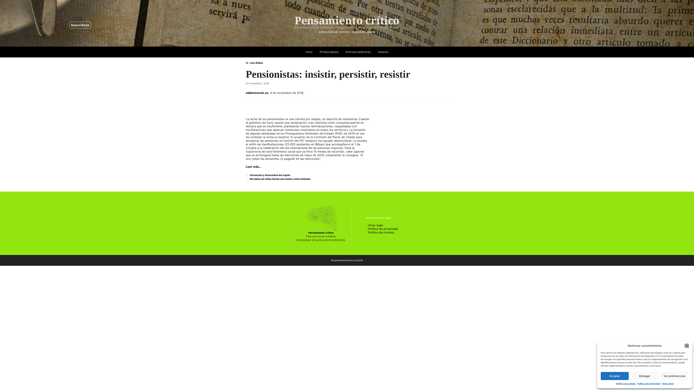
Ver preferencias (674, 376)
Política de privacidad (648, 383)
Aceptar (614, 376)
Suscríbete (80, 25)
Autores (383, 52)
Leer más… (253, 166)
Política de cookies (626, 383)
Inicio (309, 52)
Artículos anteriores (358, 52)
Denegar (644, 376)
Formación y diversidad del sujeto (270, 175)
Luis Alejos (256, 62)
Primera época (329, 52)
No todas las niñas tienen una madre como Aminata (280, 178)
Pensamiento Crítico (321, 232)
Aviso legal (668, 383)
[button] (687, 346)
